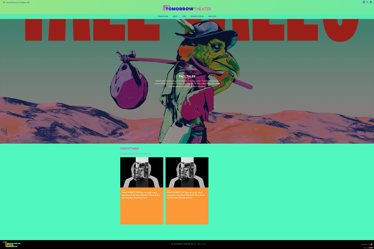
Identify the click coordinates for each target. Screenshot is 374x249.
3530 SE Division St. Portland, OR (17, 2)
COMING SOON (163, 16)
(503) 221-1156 (202, 244)
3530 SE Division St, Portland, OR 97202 (183, 244)
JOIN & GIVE (212, 16)
